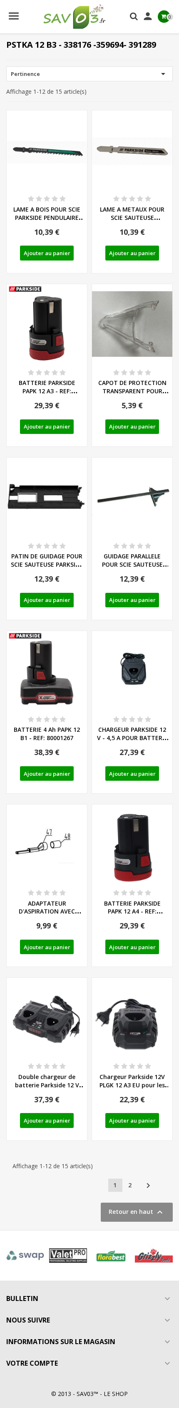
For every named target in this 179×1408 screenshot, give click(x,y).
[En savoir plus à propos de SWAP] (25, 1255)
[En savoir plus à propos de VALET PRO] (68, 1255)
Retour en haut (137, 1212)
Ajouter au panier (47, 253)
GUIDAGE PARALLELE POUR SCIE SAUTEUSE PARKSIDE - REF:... (132, 564)
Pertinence (89, 74)
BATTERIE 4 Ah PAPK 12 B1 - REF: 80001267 (47, 734)
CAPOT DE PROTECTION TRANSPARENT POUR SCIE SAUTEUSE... (132, 391)
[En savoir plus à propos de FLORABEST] (111, 1255)
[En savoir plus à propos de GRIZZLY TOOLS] (154, 1255)
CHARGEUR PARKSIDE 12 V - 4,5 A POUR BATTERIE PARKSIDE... (132, 738)
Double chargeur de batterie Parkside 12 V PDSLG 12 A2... (47, 1085)
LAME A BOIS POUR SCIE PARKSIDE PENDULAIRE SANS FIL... (46, 217)
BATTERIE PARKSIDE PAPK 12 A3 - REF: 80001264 (47, 391)
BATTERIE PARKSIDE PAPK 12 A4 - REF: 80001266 (132, 911)
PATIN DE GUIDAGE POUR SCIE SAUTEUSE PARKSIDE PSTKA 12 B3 (47, 564)
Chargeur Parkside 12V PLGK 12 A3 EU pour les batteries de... (132, 1085)
